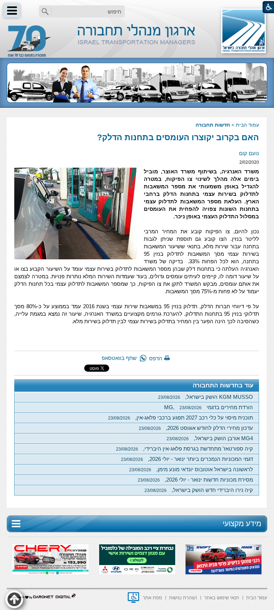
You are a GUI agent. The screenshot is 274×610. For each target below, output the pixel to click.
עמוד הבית (247, 125)
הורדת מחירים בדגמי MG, (208, 407)
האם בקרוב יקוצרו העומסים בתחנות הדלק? (178, 137)
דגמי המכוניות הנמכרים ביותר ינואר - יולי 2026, (187, 459)
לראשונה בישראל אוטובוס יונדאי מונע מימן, (191, 469)
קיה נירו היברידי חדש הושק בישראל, (198, 490)
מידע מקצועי (242, 523)
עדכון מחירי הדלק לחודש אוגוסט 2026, (196, 428)
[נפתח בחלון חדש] (133, 597)
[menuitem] (256, 597)
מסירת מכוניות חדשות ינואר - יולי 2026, (195, 480)
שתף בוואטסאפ (119, 358)
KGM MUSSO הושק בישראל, (205, 397)
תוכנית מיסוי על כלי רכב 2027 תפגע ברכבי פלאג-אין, (180, 418)
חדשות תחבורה (213, 125)
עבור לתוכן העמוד (137, 7)
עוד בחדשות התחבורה (223, 385)
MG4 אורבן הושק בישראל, (210, 438)
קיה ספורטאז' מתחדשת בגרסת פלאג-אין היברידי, (184, 449)
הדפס (155, 358)
